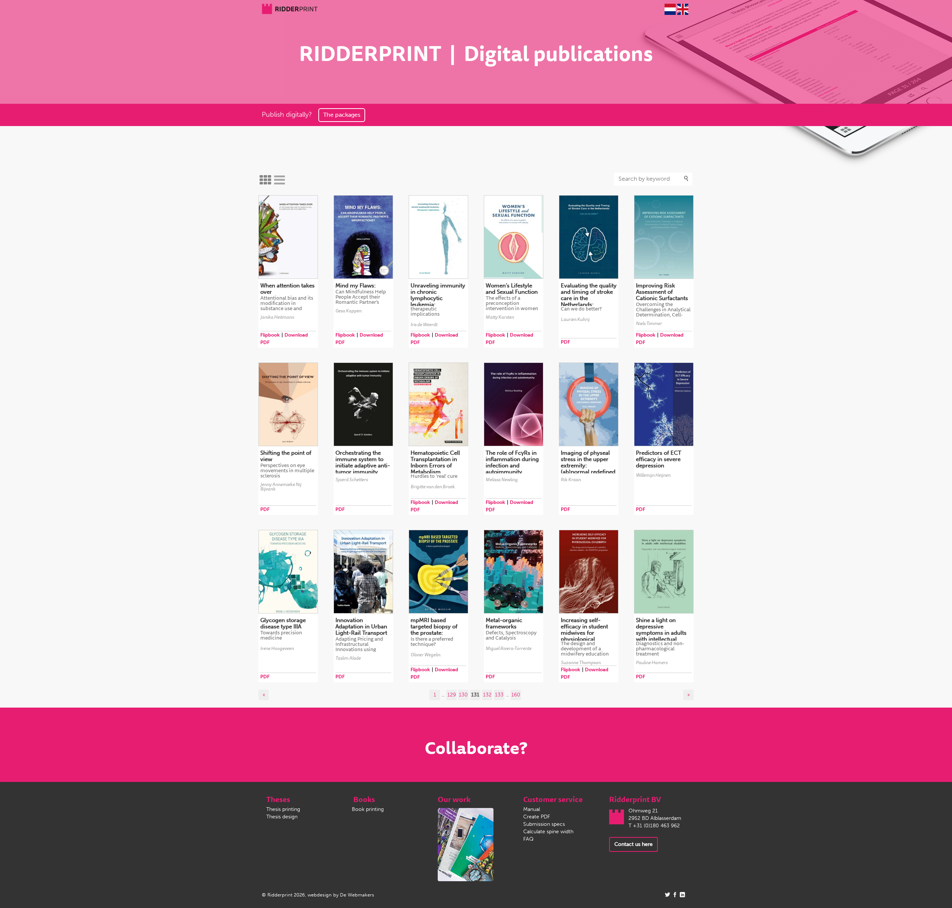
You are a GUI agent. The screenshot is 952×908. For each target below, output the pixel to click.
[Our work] (465, 844)
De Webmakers (357, 895)
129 (451, 695)
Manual (531, 809)
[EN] (682, 9)
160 (515, 695)
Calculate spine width (548, 831)
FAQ (528, 839)
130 (463, 695)
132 (487, 695)
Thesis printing (283, 809)
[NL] (670, 9)
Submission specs (544, 824)
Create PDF (536, 817)
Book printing (368, 809)
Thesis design (282, 817)
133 (499, 695)
